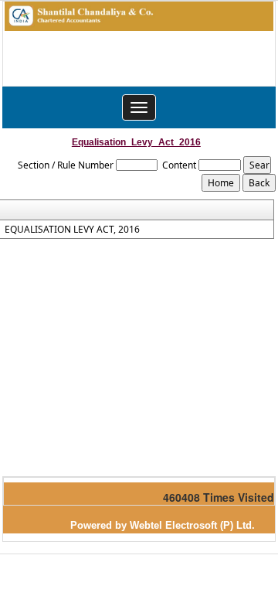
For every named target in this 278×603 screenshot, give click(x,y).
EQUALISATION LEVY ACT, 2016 (72, 229)
